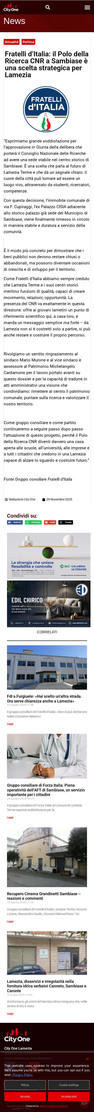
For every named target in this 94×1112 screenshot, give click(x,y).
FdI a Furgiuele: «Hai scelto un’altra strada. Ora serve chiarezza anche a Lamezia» (44, 698)
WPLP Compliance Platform (53, 1106)
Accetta (25, 1096)
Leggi (10, 724)
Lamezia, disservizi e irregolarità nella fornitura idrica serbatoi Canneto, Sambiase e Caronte (46, 986)
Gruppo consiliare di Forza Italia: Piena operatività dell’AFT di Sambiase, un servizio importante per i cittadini (46, 790)
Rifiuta (25, 1085)
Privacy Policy (22, 1075)
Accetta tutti (69, 1096)
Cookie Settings (69, 1085)
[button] (87, 7)
